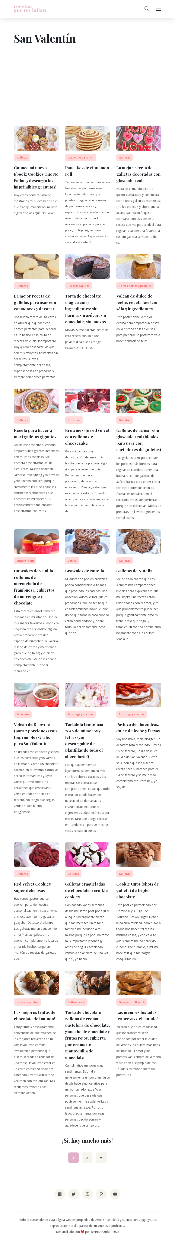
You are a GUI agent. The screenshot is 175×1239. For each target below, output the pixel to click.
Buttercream (25, 561)
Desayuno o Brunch (80, 157)
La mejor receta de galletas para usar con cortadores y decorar (35, 302)
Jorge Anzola (100, 1232)
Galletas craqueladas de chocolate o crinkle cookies (86, 890)
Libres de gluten (27, 1002)
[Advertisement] (87, 94)
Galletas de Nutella (134, 570)
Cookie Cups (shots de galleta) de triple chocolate (137, 890)
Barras (72, 561)
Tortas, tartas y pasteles (135, 286)
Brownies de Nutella (84, 570)
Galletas (22, 157)
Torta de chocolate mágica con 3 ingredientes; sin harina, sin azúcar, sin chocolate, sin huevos (85, 308)
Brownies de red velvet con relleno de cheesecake (87, 436)
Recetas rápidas (78, 286)
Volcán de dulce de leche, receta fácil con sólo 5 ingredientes (137, 302)
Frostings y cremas (80, 714)
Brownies (74, 420)
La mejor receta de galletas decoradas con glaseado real (138, 174)
